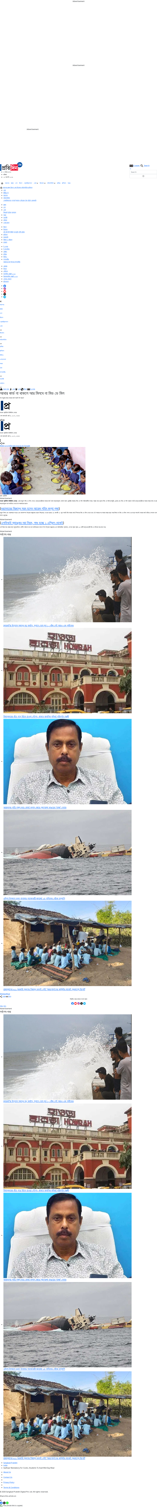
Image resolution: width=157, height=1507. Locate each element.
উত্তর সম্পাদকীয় (15, 262)
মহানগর (7, 183)
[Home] (11, 166)
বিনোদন (42, 183)
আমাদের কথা (6, 262)
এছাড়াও (2, 383)
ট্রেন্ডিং (5, 251)
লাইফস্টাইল (50, 183)
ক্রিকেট (5, 212)
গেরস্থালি (33, 200)
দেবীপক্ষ (5, 271)
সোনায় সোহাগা (7, 279)
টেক (26, 200)
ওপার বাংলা (6, 222)
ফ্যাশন (17, 200)
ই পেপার (5, 246)
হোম (4, 190)
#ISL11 (6, 193)
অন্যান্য (14, 212)
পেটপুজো (22, 200)
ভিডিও (5, 257)
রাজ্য (12, 183)
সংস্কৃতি (16, 232)
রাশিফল (64, 183)
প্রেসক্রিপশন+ (28, 183)
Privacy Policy (8, 1482)
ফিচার (5, 269)
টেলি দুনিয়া (22, 232)
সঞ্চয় (69, 183)
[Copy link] (3, 420)
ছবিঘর (58, 183)
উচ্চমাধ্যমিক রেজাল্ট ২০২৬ (10, 276)
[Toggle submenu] (1, 343)
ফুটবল (9, 212)
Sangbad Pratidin (10, 1463)
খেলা (35, 183)
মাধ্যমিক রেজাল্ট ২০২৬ (9, 274)
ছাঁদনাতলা (6, 281)
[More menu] (155, 183)
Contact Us (7, 1477)
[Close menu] (0, 301)
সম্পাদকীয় (6, 259)
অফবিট (5, 217)
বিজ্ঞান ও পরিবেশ (7, 239)
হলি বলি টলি (6, 232)
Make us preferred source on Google (15, 446)
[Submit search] (143, 176)
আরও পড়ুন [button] (3, 1006)
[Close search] (130, 169)
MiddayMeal (5, 994)
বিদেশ (20, 183)
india (5, 1465)
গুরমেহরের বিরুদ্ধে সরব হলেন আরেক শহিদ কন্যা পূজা (30, 508)
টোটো (29, 200)
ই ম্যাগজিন (6, 249)
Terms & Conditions (11, 1487)
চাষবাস (5, 242)
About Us (7, 1472)
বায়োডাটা (5, 237)
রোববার (5, 266)
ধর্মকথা (5, 220)
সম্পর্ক (13, 200)
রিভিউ (11, 232)
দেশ (16, 183)
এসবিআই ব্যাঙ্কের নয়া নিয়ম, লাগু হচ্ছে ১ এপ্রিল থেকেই (32, 522)
